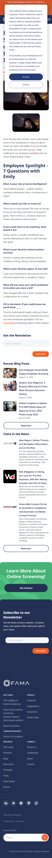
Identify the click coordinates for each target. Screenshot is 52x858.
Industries (32, 711)
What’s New (33, 717)
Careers (31, 764)
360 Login (8, 747)
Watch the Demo (11, 725)
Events (6, 786)
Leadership (32, 752)
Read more (26, 425)
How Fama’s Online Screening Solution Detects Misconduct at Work (13, 715)
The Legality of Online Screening (11, 702)
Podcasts (7, 769)
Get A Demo (26, 588)
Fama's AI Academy (13, 736)
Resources (8, 764)
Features (31, 700)
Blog (5, 758)
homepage (8, 322)
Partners (7, 752)
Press (6, 775)
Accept (26, 77)
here (33, 149)
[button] (49, 19)
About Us (31, 747)
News (30, 758)
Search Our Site (9, 830)
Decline (26, 84)
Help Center (9, 781)
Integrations (33, 706)
